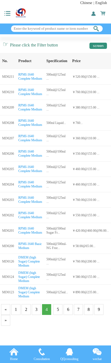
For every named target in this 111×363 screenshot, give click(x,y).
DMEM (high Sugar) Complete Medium (29, 261)
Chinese (86, 3)
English (101, 3)
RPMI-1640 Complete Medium (30, 76)
